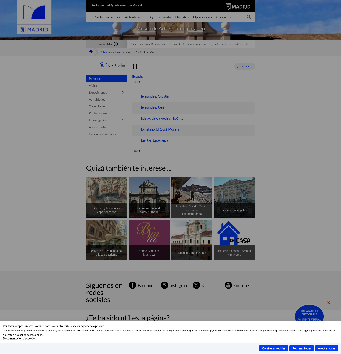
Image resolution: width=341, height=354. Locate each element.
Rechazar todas (301, 348)
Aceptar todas (326, 348)
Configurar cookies (273, 348)
